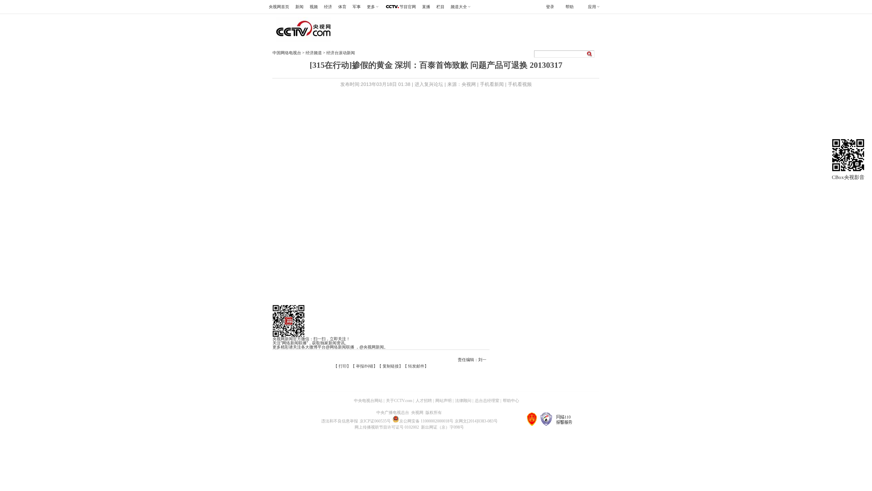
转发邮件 (416, 366)
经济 (328, 6)
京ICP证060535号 (375, 421)
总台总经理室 (487, 400)
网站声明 (443, 400)
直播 (426, 6)
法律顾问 (463, 400)
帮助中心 (511, 400)
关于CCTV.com (399, 400)
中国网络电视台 (286, 52)
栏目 (440, 6)
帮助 (569, 6)
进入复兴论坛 (429, 84)
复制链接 (391, 366)
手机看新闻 (492, 84)
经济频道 (314, 52)
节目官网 (408, 6)
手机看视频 (520, 84)
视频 (314, 6)
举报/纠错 (364, 366)
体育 (342, 6)
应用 (592, 6)
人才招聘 (424, 400)
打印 (343, 366)
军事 (357, 6)
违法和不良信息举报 (339, 421)
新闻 (299, 6)
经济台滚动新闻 (340, 52)
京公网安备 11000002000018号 (426, 421)
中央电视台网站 (368, 400)
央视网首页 (279, 6)
